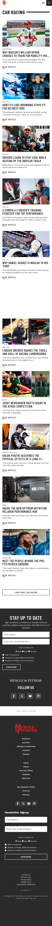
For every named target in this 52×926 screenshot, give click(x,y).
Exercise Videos (26, 770)
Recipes (26, 754)
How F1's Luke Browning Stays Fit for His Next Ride (24, 106)
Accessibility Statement (26, 884)
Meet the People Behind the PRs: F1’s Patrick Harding (23, 562)
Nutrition (26, 743)
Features (26, 750)
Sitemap (26, 795)
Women (33, 651)
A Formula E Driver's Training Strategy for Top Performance (22, 211)
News (4, 400)
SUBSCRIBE (11, 667)
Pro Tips (5, 102)
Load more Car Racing (26, 592)
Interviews (6, 49)
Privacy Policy (26, 880)
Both (19, 651)
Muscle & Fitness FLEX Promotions (19, 661)
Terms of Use (26, 877)
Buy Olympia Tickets (26, 787)
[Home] (4, 4)
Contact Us (26, 875)
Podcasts (26, 774)
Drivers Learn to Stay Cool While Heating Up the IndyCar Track (24, 159)
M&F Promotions (12, 655)
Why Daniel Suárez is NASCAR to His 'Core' (25, 264)
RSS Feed (26, 778)
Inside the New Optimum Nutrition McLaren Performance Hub (24, 509)
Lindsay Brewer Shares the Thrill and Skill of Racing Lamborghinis (24, 352)
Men (26, 651)
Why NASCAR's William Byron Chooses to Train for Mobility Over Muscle (25, 55)
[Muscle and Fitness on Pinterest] (38, 696)
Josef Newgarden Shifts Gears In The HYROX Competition (24, 404)
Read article (9, 67)
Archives (26, 791)
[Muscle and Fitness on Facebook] (14, 696)
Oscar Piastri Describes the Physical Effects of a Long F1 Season (21, 459)
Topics (26, 763)
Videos (26, 767)
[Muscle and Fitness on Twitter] (22, 696)
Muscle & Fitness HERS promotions (19, 658)
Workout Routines (9, 452)
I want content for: (26, 648)
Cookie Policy (26, 882)
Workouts (26, 739)
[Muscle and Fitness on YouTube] (30, 696)
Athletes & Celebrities (26, 746)
